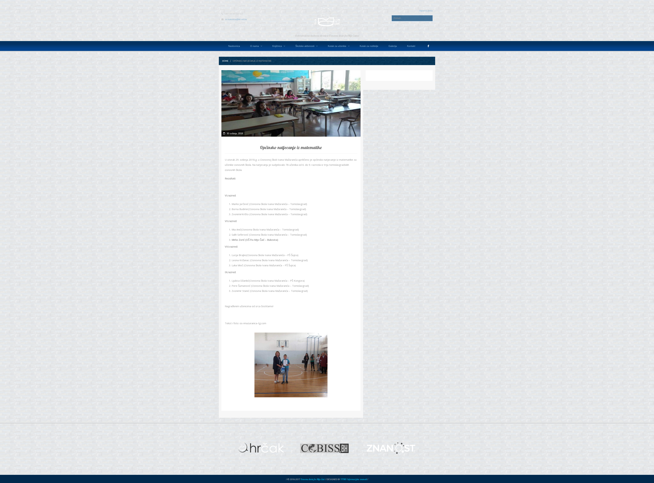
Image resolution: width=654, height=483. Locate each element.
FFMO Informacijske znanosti (354, 479)
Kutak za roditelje (369, 46)
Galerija (392, 46)
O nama (254, 46)
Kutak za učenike (337, 46)
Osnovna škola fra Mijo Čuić (313, 479)
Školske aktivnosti (304, 46)
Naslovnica (234, 46)
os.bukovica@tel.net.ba (236, 19)
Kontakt (411, 46)
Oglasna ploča (426, 11)
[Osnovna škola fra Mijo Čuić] (327, 17)
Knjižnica (277, 46)
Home (225, 61)
